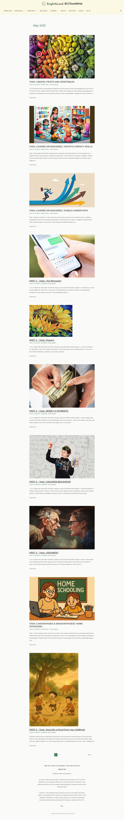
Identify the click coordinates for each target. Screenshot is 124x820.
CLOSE (84, 387)
